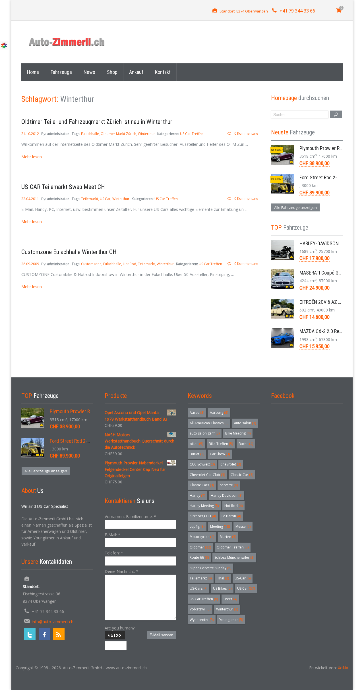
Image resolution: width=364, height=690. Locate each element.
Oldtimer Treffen (233, 547)
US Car (105, 198)
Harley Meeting (204, 505)
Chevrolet (230, 464)
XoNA (343, 667)
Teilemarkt (89, 198)
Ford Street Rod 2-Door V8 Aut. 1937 (87, 441)
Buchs (246, 443)
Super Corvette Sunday (210, 568)
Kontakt (163, 72)
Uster (230, 599)
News (89, 72)
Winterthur (146, 133)
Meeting (220, 526)
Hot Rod (129, 263)
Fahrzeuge (61, 72)
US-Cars (198, 588)
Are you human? (120, 628)
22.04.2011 (30, 198)
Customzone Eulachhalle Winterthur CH (69, 251)
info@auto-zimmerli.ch (52, 621)
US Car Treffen (191, 133)
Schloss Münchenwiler (234, 557)
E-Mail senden (161, 635)
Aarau (197, 412)
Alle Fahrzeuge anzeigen (295, 207)
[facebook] (44, 634)
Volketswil (200, 609)
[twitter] (30, 634)
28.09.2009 (30, 263)
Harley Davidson (226, 495)
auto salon (245, 423)
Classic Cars (202, 485)
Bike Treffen (221, 443)
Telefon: (114, 553)
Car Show (220, 454)
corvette (229, 485)
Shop (112, 72)
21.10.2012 (30, 133)
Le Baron (231, 516)
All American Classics (209, 423)
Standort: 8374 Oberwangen (244, 11)
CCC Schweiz (202, 464)
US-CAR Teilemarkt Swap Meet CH (63, 186)
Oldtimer (200, 547)
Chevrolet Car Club (207, 474)
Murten (228, 536)
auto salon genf (205, 433)
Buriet (197, 454)
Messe (243, 526)
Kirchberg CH (203, 516)
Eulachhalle (90, 133)
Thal (223, 578)
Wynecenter (202, 619)
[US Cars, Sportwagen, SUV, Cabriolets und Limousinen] (67, 42)
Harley (197, 495)
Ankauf (136, 72)
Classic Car (242, 474)
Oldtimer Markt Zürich (118, 133)
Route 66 (199, 557)
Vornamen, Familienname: (130, 516)
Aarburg (219, 412)
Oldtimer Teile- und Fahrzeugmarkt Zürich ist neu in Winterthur (96, 121)
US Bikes (222, 588)
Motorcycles (202, 536)
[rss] (59, 634)
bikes (196, 443)
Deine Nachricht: (121, 571)
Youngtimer (231, 619)
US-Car (243, 578)
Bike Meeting (238, 433)
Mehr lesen (31, 156)
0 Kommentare (246, 133)
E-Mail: (112, 534)
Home (33, 72)
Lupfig (197, 526)
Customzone (91, 263)
